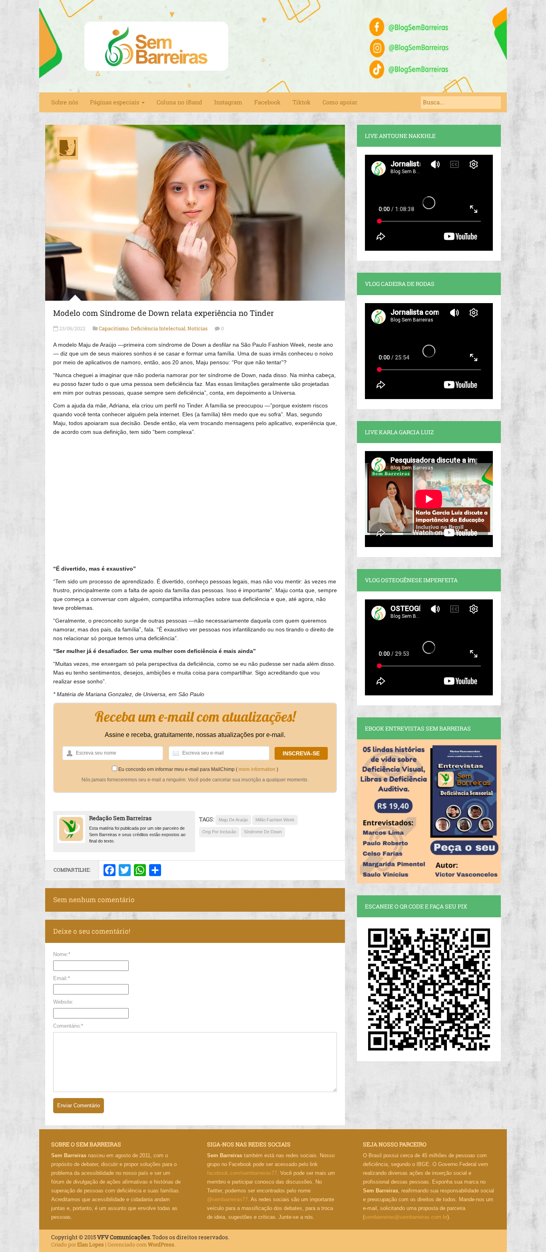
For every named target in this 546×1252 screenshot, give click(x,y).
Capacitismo (114, 328)
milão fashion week (275, 819)
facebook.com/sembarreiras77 (242, 1173)
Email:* (61, 978)
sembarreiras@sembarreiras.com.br (406, 1217)
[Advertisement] (195, 496)
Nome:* (61, 954)
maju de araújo (233, 819)
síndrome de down (263, 831)
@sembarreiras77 (227, 1199)
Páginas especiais (115, 102)
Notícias (197, 328)
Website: (63, 1002)
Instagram (228, 102)
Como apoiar (340, 102)
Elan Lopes (90, 1244)
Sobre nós (64, 102)
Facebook (267, 102)
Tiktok (302, 102)
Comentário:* (68, 1026)
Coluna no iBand (179, 102)
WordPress (161, 1244)
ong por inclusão (219, 831)
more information (257, 769)
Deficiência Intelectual (158, 328)
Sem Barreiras (156, 46)
